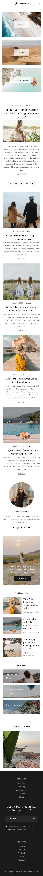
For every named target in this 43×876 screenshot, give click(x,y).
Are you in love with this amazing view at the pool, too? (30, 623)
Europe (28, 303)
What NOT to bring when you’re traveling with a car (30, 603)
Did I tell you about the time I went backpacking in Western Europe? (21, 113)
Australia (28, 105)
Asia (28, 231)
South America (28, 656)
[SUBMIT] (34, 819)
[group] (21, 749)
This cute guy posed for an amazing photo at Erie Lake (31, 644)
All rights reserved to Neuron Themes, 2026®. (21, 872)
